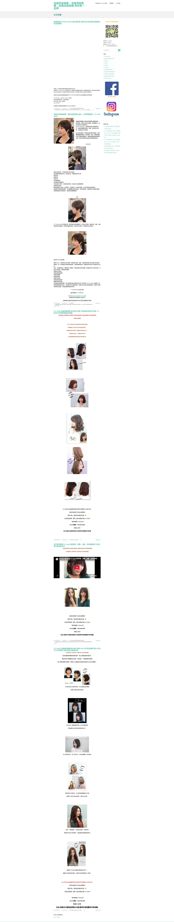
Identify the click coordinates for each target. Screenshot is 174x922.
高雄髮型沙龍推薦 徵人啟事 (109, 58)
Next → (59, 917)
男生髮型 (106, 60)
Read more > (98, 108)
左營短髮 (78, 304)
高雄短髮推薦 (74, 304)
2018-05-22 (65, 640)
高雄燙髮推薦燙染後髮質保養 (109, 71)
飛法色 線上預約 (107, 56)
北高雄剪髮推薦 (58, 304)
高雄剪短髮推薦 (83, 641)
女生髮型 (75, 910)
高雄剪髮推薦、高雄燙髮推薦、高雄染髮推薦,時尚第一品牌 (69, 6)
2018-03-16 (65, 910)
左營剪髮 (68, 641)
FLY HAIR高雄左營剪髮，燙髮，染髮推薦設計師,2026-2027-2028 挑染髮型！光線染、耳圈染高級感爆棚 (112, 141)
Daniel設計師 (83, 304)
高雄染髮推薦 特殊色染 (108, 69)
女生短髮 (71, 108)
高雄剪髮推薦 (68, 304)
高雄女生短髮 (77, 641)
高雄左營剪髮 (63, 304)
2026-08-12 (65, 108)
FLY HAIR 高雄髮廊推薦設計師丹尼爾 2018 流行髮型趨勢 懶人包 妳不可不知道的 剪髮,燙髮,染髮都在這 (77, 649)
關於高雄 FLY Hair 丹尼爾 (101, 3)
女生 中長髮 (76, 539)
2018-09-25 (65, 539)
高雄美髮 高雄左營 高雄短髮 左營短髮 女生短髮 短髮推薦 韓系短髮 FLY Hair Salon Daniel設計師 (72, 109)
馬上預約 (118, 3)
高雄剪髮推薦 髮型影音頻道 (79, 108)
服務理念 (112, 3)
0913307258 (57, 108)
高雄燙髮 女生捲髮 (107, 78)
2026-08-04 (65, 303)
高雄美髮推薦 (88, 304)
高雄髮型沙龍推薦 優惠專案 (109, 73)
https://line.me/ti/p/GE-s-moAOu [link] (78, 295)
